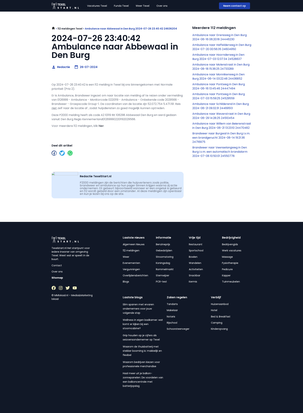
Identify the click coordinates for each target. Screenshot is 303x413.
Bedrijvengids (230, 244)
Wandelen (195, 263)
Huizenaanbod (219, 304)
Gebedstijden (164, 250)
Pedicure (227, 269)
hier (101, 126)
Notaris (171, 316)
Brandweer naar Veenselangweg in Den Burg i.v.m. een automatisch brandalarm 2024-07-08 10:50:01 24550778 (219, 151)
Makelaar (172, 310)
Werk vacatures (231, 250)
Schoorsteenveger (178, 329)
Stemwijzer (162, 275)
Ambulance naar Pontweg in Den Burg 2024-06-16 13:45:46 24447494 (218, 86)
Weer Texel (142, 6)
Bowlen (193, 257)
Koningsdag (163, 263)
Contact (57, 265)
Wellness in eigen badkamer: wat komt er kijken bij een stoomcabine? (143, 324)
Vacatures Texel (97, 6)
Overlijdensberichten (135, 275)
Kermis (193, 281)
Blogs (126, 281)
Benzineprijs (163, 244)
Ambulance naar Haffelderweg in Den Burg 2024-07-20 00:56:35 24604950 (221, 47)
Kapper (226, 275)
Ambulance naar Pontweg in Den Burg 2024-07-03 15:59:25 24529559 (218, 96)
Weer (126, 257)
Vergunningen (131, 269)
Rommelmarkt (165, 269)
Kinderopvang (219, 329)
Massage (227, 257)
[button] (54, 153)
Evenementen (131, 263)
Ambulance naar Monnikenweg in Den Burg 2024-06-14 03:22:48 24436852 (218, 76)
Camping (216, 322)
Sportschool (196, 250)
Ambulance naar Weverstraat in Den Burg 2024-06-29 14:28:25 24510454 (221, 116)
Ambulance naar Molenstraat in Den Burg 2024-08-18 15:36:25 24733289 (221, 67)
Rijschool (172, 322)
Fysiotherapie (230, 263)
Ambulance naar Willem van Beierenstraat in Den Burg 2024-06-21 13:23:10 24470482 (221, 126)
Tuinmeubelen (231, 281)
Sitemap (57, 277)
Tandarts (172, 304)
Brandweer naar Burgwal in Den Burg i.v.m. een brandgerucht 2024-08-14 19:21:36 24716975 (221, 137)
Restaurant (195, 244)
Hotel (214, 310)
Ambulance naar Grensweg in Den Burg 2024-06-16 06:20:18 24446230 (219, 37)
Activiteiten (196, 269)
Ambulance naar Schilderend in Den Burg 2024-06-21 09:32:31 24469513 (220, 106)
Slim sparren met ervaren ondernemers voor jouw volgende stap (138, 309)
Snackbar (194, 275)
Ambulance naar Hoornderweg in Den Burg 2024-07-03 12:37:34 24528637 (218, 57)
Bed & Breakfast (220, 316)
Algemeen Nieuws (133, 244)
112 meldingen (131, 250)
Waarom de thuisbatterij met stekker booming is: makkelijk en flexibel (142, 351)
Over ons (161, 6)
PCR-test (161, 281)
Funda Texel (121, 6)
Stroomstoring (164, 257)
